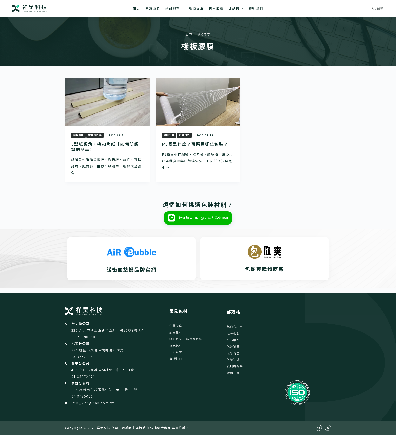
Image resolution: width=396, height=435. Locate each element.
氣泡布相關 (235, 327)
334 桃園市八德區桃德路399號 (97, 350)
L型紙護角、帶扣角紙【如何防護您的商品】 (105, 146)
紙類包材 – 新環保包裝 (185, 339)
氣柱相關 (233, 333)
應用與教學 (95, 135)
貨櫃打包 (175, 359)
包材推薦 (216, 8)
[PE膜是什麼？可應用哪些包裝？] (198, 102)
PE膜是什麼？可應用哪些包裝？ (195, 144)
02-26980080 (83, 336)
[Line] (328, 428)
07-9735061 (82, 396)
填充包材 (175, 345)
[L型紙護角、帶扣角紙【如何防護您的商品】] (107, 102)
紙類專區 (196, 8)
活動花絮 (233, 373)
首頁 (136, 8)
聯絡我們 (256, 8)
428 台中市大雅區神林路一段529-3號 (102, 369)
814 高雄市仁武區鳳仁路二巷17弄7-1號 (104, 389)
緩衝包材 (175, 332)
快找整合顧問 (160, 428)
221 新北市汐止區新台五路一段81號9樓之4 (107, 330)
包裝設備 (175, 326)
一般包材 (175, 352)
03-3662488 (82, 356)
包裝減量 (233, 346)
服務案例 (233, 340)
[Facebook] (319, 428)
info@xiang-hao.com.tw (92, 402)
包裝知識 (184, 135)
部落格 (233, 8)
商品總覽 (172, 8)
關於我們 (152, 8)
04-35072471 (83, 376)
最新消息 (78, 135)
